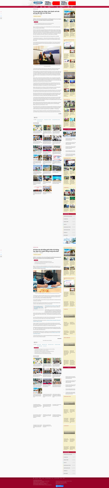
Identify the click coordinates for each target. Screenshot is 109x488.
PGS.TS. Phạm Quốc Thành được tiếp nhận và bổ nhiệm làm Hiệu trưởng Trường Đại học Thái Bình (72, 65)
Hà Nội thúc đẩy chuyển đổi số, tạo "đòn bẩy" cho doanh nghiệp (66, 202)
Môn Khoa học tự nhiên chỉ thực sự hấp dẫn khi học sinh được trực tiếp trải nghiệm (66, 173)
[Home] (1, 12)
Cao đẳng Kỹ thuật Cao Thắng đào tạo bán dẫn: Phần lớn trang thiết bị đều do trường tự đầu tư (47, 142)
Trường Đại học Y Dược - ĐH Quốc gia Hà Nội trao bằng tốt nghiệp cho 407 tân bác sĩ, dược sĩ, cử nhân (37, 193)
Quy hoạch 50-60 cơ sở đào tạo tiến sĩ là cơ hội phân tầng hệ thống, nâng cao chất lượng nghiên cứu (37, 183)
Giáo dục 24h (36, 7)
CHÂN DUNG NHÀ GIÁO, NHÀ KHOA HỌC (69, 40)
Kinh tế (72, 7)
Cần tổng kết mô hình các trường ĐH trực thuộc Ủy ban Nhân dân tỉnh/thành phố (66, 94)
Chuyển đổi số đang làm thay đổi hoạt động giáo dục (72, 85)
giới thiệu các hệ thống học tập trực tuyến (45, 267)
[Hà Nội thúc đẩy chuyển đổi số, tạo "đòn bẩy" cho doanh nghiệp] (66, 198)
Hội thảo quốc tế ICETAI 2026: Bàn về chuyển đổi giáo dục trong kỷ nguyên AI (47, 193)
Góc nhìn (45, 7)
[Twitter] (1, 16)
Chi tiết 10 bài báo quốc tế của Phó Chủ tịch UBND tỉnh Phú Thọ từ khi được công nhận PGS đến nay (66, 56)
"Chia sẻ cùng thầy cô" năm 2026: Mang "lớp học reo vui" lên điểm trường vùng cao (69, 165)
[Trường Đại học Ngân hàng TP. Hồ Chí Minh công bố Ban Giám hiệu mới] (72, 51)
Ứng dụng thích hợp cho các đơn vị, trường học (52, 305)
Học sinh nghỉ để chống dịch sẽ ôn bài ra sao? (40, 263)
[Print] (1, 18)
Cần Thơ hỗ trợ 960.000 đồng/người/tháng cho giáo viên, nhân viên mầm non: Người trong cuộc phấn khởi (69, 105)
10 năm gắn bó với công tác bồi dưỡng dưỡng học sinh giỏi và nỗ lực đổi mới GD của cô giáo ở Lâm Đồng (47, 132)
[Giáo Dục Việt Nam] (38, 3)
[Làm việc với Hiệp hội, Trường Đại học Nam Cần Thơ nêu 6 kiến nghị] (72, 90)
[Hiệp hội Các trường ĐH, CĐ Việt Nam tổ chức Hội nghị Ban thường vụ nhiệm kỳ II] (66, 81)
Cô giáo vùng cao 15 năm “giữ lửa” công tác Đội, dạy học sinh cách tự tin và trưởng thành (66, 182)
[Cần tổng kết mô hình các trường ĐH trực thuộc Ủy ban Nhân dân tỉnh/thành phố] (66, 90)
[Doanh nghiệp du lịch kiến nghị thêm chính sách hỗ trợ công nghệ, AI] (72, 198)
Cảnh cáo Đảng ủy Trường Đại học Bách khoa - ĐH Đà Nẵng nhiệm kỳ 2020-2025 (44, 351)
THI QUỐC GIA (66, 457)
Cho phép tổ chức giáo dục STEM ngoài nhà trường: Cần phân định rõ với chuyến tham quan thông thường (47, 162)
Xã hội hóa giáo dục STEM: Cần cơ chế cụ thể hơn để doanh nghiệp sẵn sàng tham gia (56, 132)
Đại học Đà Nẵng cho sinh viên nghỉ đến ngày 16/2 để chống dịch (38, 307)
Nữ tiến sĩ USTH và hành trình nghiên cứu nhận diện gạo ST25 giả (72, 172)
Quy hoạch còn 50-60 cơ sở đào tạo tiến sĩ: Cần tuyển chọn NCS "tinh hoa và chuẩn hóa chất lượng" (56, 143)
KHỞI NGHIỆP (66, 235)
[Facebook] (1, 14)
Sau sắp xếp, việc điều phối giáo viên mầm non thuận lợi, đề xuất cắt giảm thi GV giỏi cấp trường (66, 114)
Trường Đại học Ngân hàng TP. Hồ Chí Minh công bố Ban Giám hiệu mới (72, 55)
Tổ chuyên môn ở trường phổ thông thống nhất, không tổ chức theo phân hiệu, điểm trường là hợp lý (72, 25)
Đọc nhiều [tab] (69, 129)
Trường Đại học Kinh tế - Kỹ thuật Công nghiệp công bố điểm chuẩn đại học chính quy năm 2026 (71, 143)
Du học (57, 7)
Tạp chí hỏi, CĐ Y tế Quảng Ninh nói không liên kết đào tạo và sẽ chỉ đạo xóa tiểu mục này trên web (47, 172)
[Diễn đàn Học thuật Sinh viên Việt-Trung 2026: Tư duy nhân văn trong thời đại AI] (47, 148)
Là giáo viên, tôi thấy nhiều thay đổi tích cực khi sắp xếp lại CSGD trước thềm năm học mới (37, 132)
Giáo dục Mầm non (67, 99)
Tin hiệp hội (66, 309)
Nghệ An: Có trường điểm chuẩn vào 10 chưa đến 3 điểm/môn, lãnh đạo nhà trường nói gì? (72, 34)
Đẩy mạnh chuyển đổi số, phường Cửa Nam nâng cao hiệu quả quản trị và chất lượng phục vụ (69, 194)
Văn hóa (68, 7)
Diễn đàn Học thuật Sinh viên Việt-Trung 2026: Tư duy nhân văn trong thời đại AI (47, 153)
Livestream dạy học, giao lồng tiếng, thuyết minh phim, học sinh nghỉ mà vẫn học (44, 262)
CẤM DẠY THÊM (66, 221)
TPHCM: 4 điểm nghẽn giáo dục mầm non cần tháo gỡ (72, 114)
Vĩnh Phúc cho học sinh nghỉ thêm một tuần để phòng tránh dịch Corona (43, 261)
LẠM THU (65, 224)
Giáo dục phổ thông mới (68, 9)
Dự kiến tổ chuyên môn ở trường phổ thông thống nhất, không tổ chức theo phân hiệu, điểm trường (71, 139)
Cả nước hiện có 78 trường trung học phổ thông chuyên (56, 172)
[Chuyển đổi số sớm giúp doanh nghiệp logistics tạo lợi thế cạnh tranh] (72, 206)
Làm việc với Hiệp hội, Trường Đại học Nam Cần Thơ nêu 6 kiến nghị (72, 94)
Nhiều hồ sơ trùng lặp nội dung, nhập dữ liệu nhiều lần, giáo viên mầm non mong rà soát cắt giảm (66, 124)
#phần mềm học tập (44, 344)
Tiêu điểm (41, 7)
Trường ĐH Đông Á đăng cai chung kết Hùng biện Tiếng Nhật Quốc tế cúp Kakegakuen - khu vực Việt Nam (37, 172)
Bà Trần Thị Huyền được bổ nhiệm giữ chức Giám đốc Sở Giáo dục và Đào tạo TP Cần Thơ (69, 47)
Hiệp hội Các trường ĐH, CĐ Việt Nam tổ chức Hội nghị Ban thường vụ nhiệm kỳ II (66, 86)
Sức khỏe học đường (62, 7)
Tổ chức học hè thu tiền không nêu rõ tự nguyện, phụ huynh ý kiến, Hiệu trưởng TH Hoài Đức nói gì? (37, 162)
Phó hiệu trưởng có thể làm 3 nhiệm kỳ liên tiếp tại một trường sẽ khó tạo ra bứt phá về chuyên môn (71, 147)
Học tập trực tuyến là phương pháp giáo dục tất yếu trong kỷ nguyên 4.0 (43, 24)
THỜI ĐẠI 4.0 (65, 232)
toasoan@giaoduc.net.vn (73, 0)
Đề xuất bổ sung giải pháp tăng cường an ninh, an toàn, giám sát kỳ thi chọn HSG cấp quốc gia (37, 153)
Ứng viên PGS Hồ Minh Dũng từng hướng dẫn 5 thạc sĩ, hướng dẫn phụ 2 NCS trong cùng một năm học (66, 65)
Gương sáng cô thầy (67, 158)
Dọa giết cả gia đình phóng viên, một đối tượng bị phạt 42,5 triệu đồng (43, 353)
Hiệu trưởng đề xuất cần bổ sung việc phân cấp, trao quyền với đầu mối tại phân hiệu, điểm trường (66, 34)
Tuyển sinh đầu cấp (67, 229)
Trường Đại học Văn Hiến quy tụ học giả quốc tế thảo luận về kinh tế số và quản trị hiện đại (56, 182)
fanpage (59, 486)
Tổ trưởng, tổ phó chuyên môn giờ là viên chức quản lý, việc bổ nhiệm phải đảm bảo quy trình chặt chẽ (70, 155)
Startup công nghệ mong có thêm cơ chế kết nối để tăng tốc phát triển (66, 209)
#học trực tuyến (39, 344)
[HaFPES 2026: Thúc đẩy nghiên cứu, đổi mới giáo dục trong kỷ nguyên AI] (47, 178)
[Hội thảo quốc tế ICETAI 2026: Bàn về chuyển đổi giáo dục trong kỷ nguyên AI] (47, 188)
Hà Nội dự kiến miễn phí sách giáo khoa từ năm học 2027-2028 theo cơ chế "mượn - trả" (37, 142)
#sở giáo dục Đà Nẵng (57, 344)
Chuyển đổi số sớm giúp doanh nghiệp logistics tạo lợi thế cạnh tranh (72, 209)
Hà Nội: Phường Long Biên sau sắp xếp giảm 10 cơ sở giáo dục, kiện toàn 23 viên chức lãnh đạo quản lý (56, 162)
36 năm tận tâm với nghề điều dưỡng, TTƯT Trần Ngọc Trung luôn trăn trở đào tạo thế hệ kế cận (72, 182)
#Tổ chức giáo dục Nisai (40, 119)
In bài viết (36, 117)
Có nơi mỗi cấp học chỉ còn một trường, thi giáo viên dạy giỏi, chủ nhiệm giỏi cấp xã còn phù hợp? (56, 153)
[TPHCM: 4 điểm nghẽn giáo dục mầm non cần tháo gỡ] (72, 110)
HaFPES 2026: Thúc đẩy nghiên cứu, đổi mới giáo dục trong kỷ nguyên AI (47, 182)
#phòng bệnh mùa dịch (51, 344)
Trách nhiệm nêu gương (51, 7)
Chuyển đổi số (66, 187)
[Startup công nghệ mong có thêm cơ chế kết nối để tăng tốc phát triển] (66, 206)
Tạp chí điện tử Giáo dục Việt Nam (47, 340)
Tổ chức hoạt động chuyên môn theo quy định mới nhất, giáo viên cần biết (70, 151)
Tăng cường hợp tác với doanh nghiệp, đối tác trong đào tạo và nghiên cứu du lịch (69, 77)
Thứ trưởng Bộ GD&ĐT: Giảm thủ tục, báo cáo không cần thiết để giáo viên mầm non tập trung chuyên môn (72, 124)
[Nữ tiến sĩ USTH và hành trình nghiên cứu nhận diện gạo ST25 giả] (72, 169)
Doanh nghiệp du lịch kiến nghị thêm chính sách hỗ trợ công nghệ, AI (72, 202)
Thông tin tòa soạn (41, 0)
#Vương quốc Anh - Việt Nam (47, 119)
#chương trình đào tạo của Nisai (56, 119)
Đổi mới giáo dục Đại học (68, 216)
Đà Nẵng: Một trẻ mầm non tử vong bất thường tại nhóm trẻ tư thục (42, 352)
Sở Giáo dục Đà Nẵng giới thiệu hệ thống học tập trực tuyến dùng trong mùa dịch (44, 23)
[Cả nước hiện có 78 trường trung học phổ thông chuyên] (56, 168)
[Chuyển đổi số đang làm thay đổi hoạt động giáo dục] (72, 81)
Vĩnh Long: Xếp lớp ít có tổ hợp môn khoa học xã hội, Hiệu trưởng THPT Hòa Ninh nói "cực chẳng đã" (66, 25)
